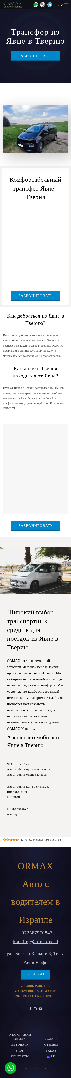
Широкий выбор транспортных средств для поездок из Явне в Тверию (32, 630)
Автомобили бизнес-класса (27, 774)
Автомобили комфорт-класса (28, 786)
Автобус (13, 814)
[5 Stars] (17, 839)
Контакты (20, 1056)
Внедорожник (17, 791)
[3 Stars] (10, 839)
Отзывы (51, 1044)
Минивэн (13, 796)
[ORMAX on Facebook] (30, 1009)
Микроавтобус (17, 808)
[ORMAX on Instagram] (35, 1009)
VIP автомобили (19, 764)
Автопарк (20, 1044)
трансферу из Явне (47, 215)
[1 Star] (4, 839)
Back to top (37, 1068)
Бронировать (35, 974)
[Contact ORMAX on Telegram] (48, 4)
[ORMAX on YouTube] (40, 1009)
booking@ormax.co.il (35, 941)
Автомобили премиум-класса (28, 769)
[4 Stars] (14, 839)
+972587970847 (35, 932)
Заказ (51, 1050)
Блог (20, 1050)
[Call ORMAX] (41, 4)
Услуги (51, 1038)
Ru (61, 4)
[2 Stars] (7, 839)
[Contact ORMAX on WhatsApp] (34, 4)
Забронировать (36, 56)
